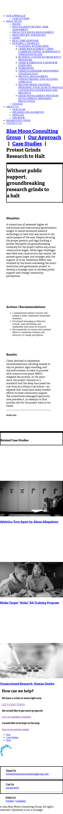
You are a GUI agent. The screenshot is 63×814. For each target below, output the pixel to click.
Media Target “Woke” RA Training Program (29, 603)
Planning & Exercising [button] (33, 46)
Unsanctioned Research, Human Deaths (27, 684)
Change (17, 104)
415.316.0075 (12, 787)
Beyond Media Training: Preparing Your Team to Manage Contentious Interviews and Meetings (40, 88)
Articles (18, 115)
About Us (12, 106)
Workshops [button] (26, 68)
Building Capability (26, 43)
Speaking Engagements (28, 112)
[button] (31, 515)
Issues (16, 24)
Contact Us (14, 123)
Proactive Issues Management (33, 32)
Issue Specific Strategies (29, 35)
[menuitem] (34, 17)
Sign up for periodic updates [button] (15, 729)
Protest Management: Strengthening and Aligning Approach (38, 79)
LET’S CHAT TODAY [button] (13, 704)
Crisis (16, 37)
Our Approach (15, 15)
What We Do (14, 21)
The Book (18, 117)
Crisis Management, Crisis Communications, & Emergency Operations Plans (39, 51)
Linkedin (21, 801)
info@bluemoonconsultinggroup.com (27, 774)
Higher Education (18, 120)
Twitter (10, 801)
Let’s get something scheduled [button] (16, 717)
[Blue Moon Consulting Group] (31, 6)
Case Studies (21, 18)
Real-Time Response (25, 40)
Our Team (18, 109)
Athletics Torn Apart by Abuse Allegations (29, 522)
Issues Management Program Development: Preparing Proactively (38, 98)
